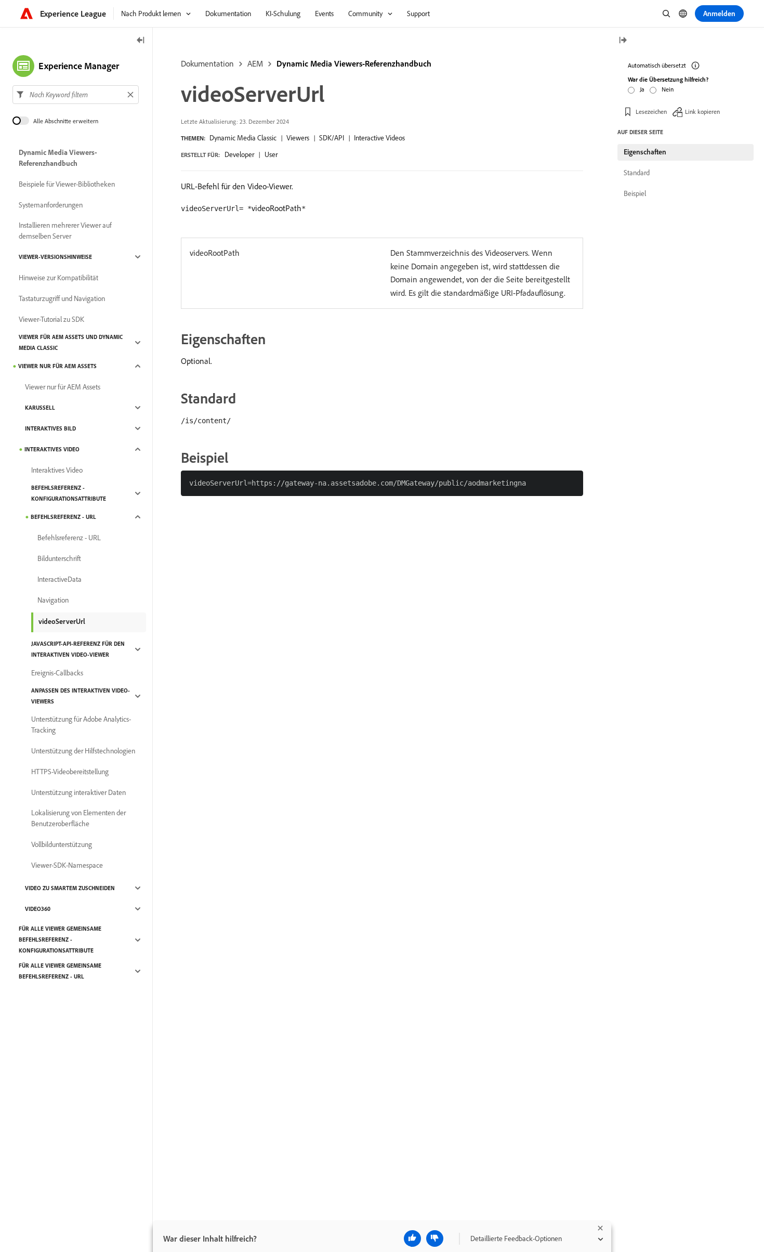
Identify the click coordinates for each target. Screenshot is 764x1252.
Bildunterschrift (59, 558)
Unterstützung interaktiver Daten (78, 792)
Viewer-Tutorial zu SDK (51, 319)
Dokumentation (207, 63)
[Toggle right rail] (622, 41)
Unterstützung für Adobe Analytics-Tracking (81, 724)
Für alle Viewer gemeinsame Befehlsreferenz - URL (60, 971)
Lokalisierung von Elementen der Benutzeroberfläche (78, 818)
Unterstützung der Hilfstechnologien (83, 750)
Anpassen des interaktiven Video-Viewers (80, 696)
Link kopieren (702, 111)
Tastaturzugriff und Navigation (62, 298)
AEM (255, 63)
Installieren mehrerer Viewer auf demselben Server (65, 230)
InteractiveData (59, 579)
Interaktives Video (52, 449)
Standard (637, 172)
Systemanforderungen (51, 205)
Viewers (297, 137)
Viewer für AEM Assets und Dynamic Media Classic (71, 342)
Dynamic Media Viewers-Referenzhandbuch (353, 63)
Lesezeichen (651, 111)
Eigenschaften (645, 151)
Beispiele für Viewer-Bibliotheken (67, 184)
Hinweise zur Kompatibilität (58, 277)
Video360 (37, 908)
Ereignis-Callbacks (57, 672)
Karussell (40, 407)
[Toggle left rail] (140, 41)
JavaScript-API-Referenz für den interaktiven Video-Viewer (78, 649)
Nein (668, 89)
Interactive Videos (379, 137)
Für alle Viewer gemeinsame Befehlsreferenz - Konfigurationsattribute (60, 939)
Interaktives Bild (50, 428)
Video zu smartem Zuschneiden (70, 888)
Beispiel (635, 193)
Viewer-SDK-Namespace (67, 865)
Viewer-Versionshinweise (55, 256)
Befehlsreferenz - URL (63, 516)
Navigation (53, 600)
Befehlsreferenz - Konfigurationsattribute (68, 493)
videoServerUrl (61, 621)
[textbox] (75, 94)
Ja (642, 89)
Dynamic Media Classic (242, 137)
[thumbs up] (412, 1238)
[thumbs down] (434, 1238)
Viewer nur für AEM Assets (57, 366)
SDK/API (331, 137)
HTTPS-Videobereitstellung (70, 771)
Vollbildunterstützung (61, 844)
